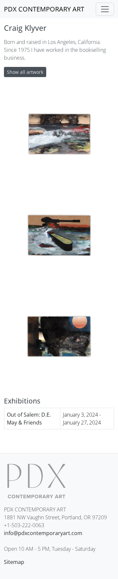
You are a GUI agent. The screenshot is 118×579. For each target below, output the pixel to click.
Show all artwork (25, 72)
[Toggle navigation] (105, 9)
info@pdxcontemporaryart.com (43, 533)
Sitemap (14, 562)
